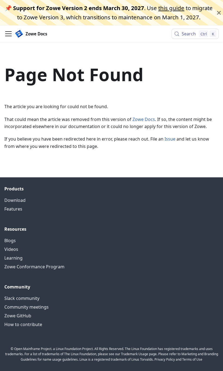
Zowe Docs (143, 119)
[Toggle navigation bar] (8, 34)
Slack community (21, 298)
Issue (170, 139)
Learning (13, 258)
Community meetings (26, 307)
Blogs (10, 241)
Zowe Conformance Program (34, 267)
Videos (11, 249)
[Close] (219, 12)
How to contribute (23, 324)
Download (15, 200)
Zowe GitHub (17, 316)
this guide (171, 8)
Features (13, 209)
